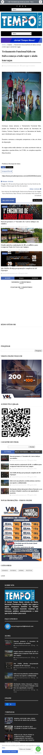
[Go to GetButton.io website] (38, 753)
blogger (7, 278)
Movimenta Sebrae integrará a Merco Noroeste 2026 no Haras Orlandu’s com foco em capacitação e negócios (26, 491)
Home (3, 45)
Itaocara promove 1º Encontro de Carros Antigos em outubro (20, 223)
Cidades (9, 45)
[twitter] (20, 6)
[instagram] (23, 6)
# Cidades (9, 167)
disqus (21, 278)
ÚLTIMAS (7, 452)
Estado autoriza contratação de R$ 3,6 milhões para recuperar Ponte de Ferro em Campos (19, 246)
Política (29, 570)
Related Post (8, 200)
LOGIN (3, 576)
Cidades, (32, 65)
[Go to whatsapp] (38, 749)
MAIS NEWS (35, 452)
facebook (35, 278)
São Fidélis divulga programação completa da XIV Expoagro (19, 269)
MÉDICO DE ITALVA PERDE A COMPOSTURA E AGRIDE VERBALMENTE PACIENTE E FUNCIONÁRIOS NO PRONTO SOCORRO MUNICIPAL (19, 738)
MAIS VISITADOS (21, 452)
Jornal (21, 570)
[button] (10, 751)
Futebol (13, 570)
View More (38, 200)
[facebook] (17, 6)
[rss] (25, 6)
